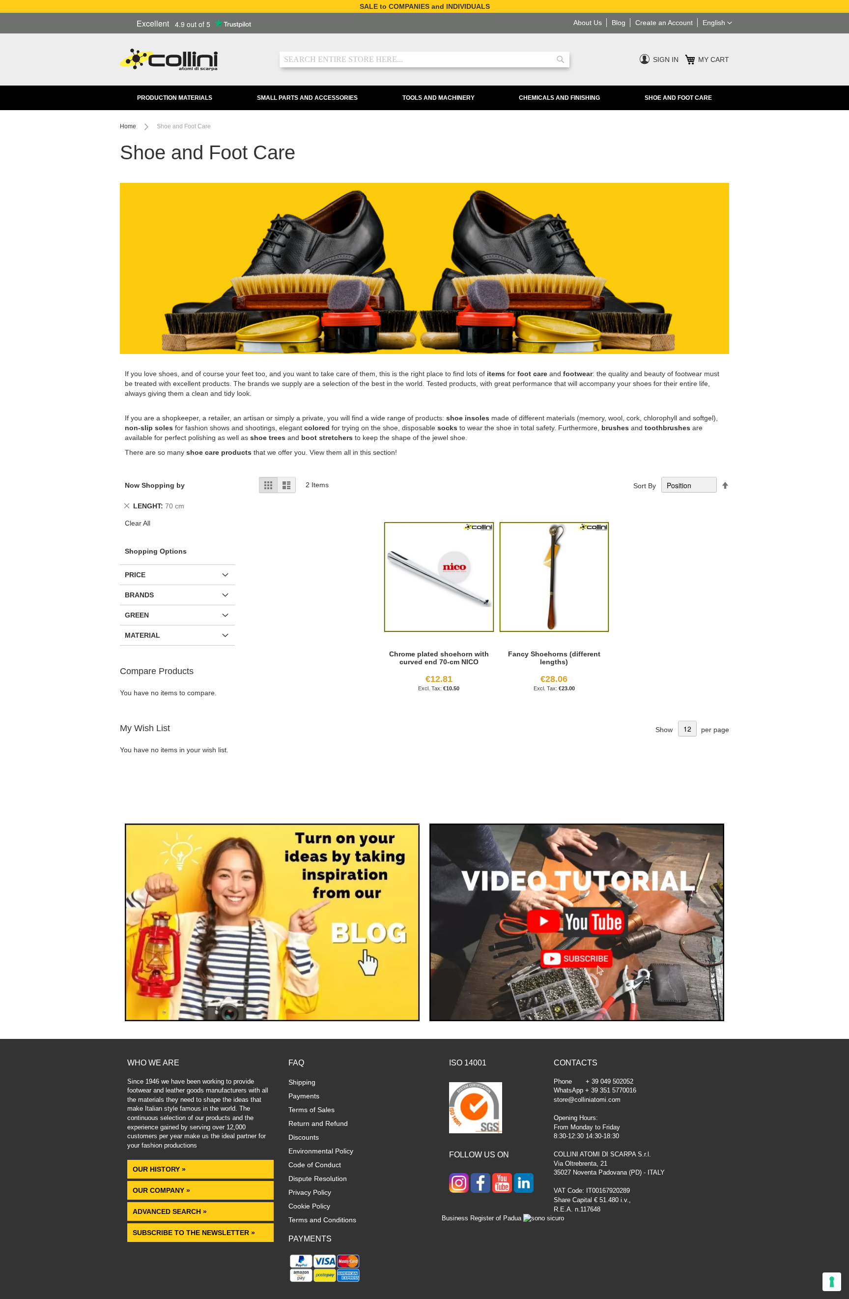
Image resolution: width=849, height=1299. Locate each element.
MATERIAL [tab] (142, 635)
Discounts (303, 1137)
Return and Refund (318, 1123)
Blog (618, 23)
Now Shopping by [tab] (155, 485)
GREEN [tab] (137, 615)
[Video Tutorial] (576, 1019)
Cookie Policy (309, 1206)
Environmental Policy (320, 1151)
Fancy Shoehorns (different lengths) (554, 658)
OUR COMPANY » (162, 1190)
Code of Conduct (314, 1165)
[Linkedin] (524, 1184)
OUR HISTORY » (159, 1169)
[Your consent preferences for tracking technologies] (831, 1281)
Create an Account (664, 23)
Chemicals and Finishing (559, 97)
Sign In (666, 59)
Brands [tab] (139, 595)
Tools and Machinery (438, 97)
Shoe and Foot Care (678, 97)
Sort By (644, 486)
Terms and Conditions (322, 1220)
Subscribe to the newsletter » (194, 1233)
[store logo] (192, 60)
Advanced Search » (171, 1211)
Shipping (301, 1082)
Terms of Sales (311, 1110)
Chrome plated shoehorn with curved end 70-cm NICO (439, 658)
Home (129, 126)
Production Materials (174, 97)
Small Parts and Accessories (307, 97)
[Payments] (325, 1282)
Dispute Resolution (317, 1178)
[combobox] (424, 59)
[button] (717, 23)
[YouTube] (502, 1184)
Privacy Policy (309, 1192)
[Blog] (272, 1019)
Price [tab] (135, 575)
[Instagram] (459, 1184)
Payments (303, 1096)
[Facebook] (480, 1184)
